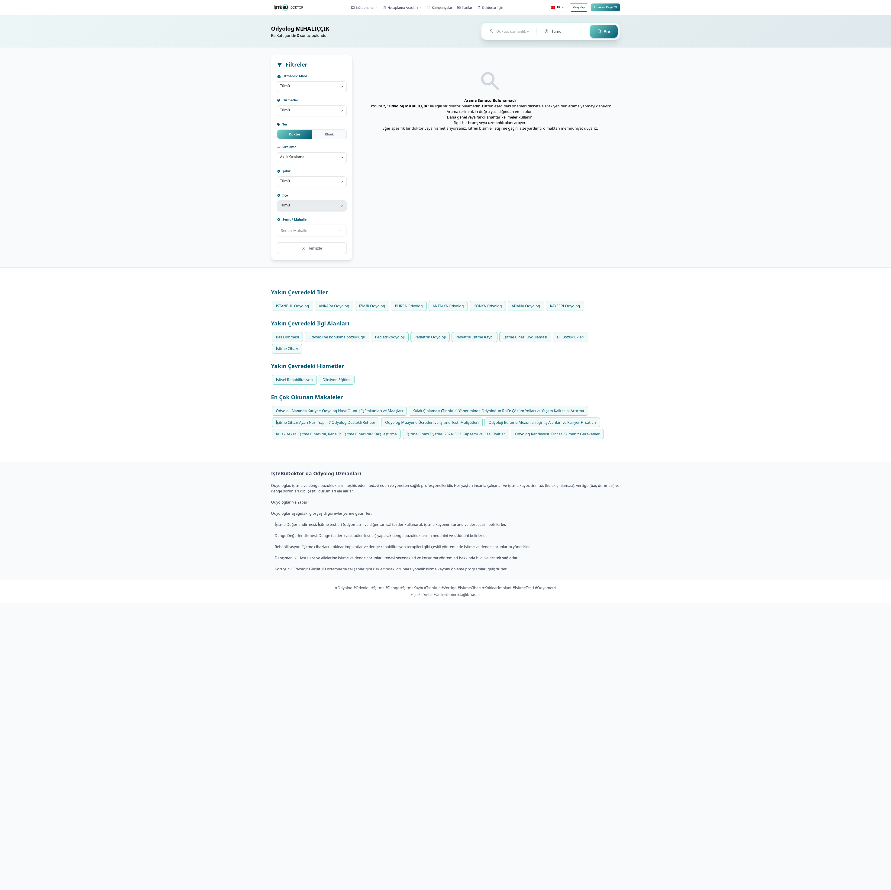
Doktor (294, 134)
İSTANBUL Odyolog (292, 305)
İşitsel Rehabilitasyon (294, 379)
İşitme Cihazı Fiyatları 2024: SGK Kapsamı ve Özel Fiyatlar (456, 434)
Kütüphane (365, 7)
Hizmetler (289, 100)
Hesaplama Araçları (402, 7)
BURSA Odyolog (409, 305)
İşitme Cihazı (287, 348)
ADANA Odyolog (526, 305)
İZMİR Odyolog (372, 305)
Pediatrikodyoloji (390, 337)
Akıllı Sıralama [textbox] (292, 156)
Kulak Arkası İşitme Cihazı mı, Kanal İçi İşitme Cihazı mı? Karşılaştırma (336, 434)
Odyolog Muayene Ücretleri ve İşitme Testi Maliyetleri (432, 422)
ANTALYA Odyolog (448, 305)
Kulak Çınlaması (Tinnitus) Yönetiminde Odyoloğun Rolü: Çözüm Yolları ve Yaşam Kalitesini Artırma (498, 410)
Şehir (286, 171)
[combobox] (312, 86)
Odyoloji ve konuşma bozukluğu (337, 337)
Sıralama (288, 147)
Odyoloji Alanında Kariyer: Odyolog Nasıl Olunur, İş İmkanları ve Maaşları (339, 410)
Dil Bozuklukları (570, 337)
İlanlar (467, 7)
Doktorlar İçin (492, 7)
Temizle (314, 248)
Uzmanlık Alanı (294, 76)
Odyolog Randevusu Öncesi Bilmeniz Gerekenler (557, 434)
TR (555, 7)
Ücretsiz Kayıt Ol (605, 7)
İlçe (284, 195)
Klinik (329, 134)
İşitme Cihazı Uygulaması (525, 337)
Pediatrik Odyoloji (430, 337)
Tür (284, 124)
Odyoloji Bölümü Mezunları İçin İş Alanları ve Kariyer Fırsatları (542, 422)
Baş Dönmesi (287, 337)
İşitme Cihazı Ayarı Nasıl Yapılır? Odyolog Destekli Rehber (325, 422)
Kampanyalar (442, 7)
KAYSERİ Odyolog (565, 305)
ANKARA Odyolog (334, 305)
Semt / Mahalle (294, 219)
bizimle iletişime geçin (498, 128)
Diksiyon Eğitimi (337, 379)
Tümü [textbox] (285, 85)
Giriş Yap (579, 7)
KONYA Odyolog (488, 305)
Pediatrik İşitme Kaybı (474, 337)
